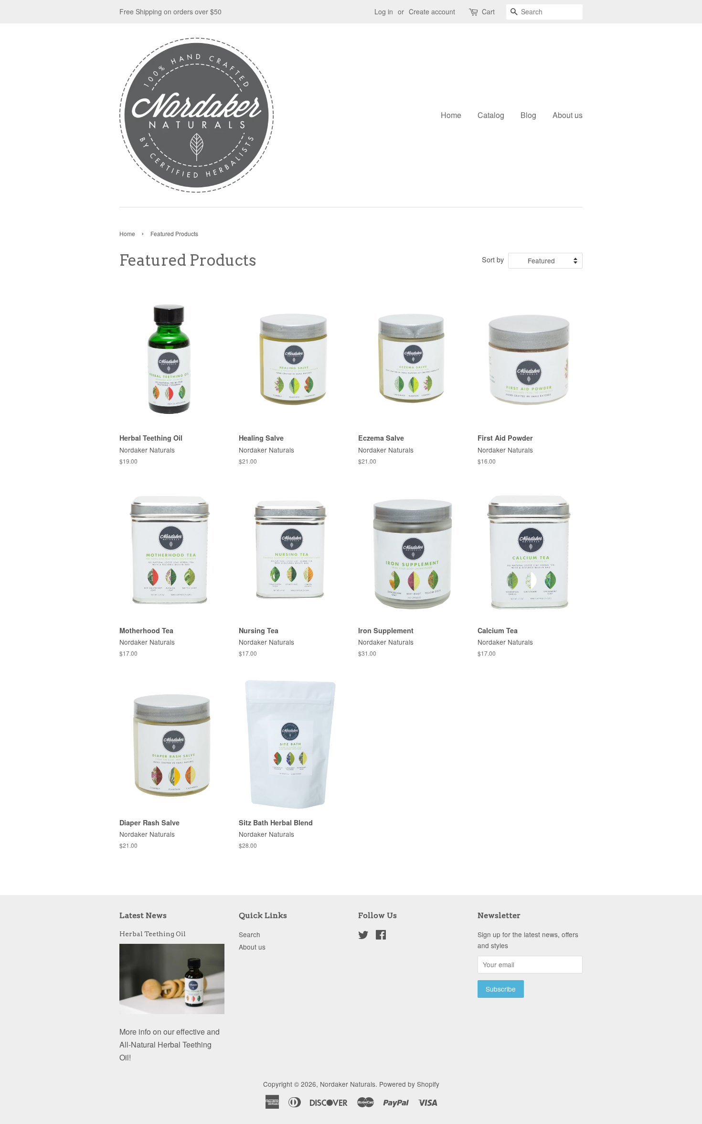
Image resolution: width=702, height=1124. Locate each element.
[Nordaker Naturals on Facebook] (380, 936)
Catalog (491, 114)
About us (568, 114)
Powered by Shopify (409, 1084)
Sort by (493, 259)
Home (451, 114)
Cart (488, 11)
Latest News (143, 915)
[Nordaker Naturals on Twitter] (363, 936)
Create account (432, 11)
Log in (383, 11)
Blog (528, 114)
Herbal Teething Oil (152, 934)
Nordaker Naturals (347, 1084)
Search (249, 934)
